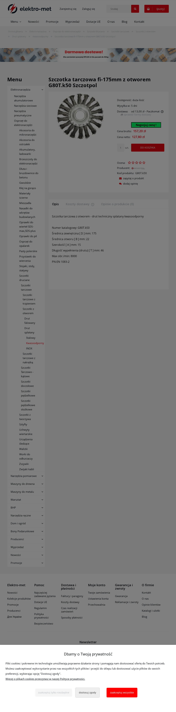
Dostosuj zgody (87, 692)
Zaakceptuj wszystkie (122, 692)
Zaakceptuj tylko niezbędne (53, 692)
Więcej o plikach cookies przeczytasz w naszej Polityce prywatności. (45, 679)
